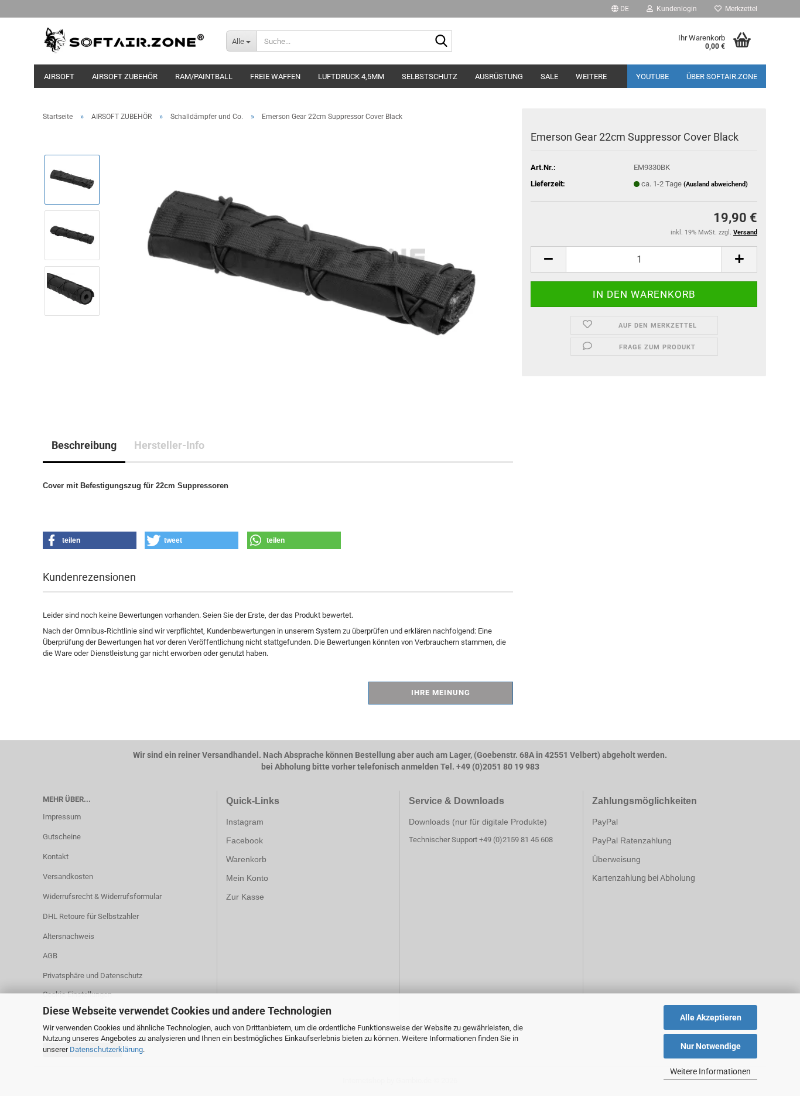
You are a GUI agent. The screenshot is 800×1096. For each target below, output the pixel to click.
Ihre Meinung (440, 692)
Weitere (591, 76)
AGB (50, 955)
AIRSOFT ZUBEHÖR (125, 76)
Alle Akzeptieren (710, 1017)
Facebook (244, 840)
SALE (549, 76)
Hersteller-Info (169, 445)
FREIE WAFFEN (275, 76)
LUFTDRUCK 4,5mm (351, 76)
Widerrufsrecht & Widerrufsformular (102, 896)
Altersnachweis (68, 936)
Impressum (62, 816)
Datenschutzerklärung (106, 1049)
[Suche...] (441, 41)
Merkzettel (739, 9)
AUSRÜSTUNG (499, 76)
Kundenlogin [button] (675, 9)
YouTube (652, 76)
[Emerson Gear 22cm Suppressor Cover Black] (311, 262)
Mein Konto (247, 878)
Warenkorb (246, 859)
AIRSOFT (59, 76)
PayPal (605, 821)
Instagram (245, 821)
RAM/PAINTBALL (204, 76)
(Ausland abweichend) (715, 184)
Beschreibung (84, 445)
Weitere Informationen (710, 1071)
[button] (620, 9)
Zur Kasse (245, 896)
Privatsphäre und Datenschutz (92, 975)
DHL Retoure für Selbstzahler (91, 916)
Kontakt (56, 856)
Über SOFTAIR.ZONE (721, 76)
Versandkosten (68, 876)
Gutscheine (62, 836)
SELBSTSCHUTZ (429, 76)
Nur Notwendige (711, 1046)
